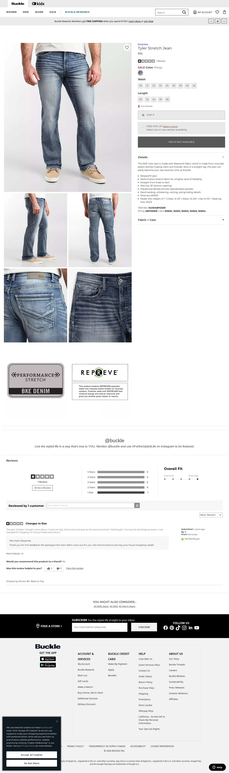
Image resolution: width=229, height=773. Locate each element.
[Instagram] (184, 627)
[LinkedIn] (190, 627)
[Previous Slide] (211, 21)
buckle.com (47, 727)
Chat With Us (145, 658)
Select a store (170, 126)
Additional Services (88, 698)
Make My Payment (117, 663)
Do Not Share (31, 763)
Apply (111, 669)
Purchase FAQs (146, 687)
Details (143, 157)
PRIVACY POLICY (75, 746)
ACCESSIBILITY (138, 746)
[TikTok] (178, 627)
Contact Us (144, 670)
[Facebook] (165, 627)
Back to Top (37, 581)
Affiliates (173, 699)
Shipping (143, 693)
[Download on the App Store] (47, 658)
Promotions (144, 699)
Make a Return (85, 686)
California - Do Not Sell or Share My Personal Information (152, 720)
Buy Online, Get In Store (90, 692)
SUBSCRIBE (144, 627)
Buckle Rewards (86, 669)
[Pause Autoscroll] (217, 21)
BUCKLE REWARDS (77, 12)
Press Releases (176, 687)
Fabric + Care (147, 219)
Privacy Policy (28, 746)
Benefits (112, 675)
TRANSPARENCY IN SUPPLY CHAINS (107, 746)
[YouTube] (197, 627)
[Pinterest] (172, 627)
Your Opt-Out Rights (149, 728)
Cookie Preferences (162, 746)
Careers (173, 670)
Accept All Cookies (32, 755)
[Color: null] (140, 73)
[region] (31, 744)
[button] (11, 12)
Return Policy (145, 682)
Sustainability (176, 681)
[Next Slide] (224, 21)
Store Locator (145, 705)
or (136, 20)
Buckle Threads (177, 664)
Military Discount (86, 704)
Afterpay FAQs (146, 710)
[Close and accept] (57, 721)
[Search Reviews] (137, 505)
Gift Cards (83, 681)
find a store (51, 626)
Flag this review (74, 568)
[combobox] (168, 12)
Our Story (174, 658)
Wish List (82, 675)
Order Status (145, 676)
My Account (84, 663)
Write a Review (42, 487)
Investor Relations (178, 693)
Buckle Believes (177, 676)
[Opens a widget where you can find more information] (217, 767)
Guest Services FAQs (149, 664)
